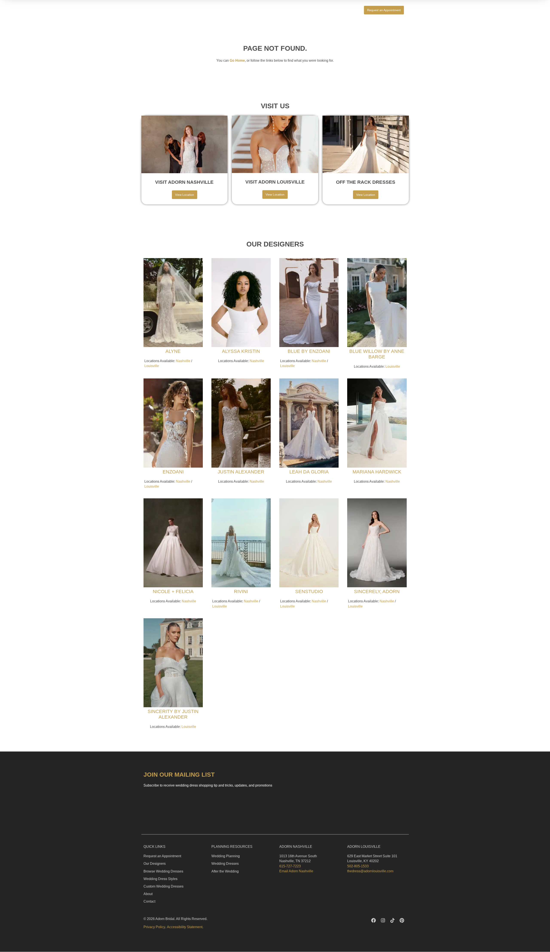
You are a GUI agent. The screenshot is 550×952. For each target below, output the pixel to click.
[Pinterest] (402, 920)
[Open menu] (413, 10)
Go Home (237, 60)
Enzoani (173, 471)
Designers (345, 10)
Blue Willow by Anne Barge (376, 354)
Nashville (183, 361)
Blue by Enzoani (309, 351)
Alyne (173, 351)
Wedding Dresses (225, 863)
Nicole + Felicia (173, 591)
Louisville (151, 366)
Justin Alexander (241, 471)
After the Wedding (225, 871)
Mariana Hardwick (377, 471)
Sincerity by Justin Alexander (173, 714)
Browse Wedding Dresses (163, 871)
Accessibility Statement (184, 927)
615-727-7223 (290, 866)
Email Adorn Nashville (296, 871)
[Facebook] (373, 920)
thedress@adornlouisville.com (370, 871)
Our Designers (155, 863)
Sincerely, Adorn (377, 591)
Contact (149, 901)
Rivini (241, 591)
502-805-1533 (358, 866)
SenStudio (309, 591)
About (148, 894)
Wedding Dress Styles (160, 879)
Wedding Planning (225, 856)
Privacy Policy (154, 927)
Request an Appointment (162, 856)
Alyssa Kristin (241, 351)
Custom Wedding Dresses (163, 886)
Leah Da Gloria (309, 471)
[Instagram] (383, 920)
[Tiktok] (392, 920)
